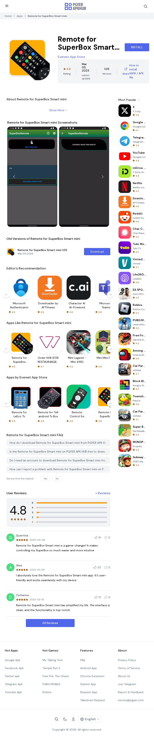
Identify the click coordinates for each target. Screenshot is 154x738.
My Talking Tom (53, 660)
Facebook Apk (14, 668)
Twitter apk (12, 676)
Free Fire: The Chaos (56, 676)
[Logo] (75, 6)
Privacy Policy (127, 660)
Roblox (47, 692)
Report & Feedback (131, 692)
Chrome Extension (92, 676)
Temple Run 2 (51, 668)
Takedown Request (92, 700)
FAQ (82, 660)
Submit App (88, 684)
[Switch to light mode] (65, 719)
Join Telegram (127, 684)
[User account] (73, 719)
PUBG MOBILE (51, 684)
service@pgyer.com (131, 700)
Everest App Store (71, 57)
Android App (88, 668)
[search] (145, 6)
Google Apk (12, 660)
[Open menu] (7, 6)
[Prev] (14, 176)
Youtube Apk (13, 692)
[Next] (102, 176)
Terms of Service (129, 668)
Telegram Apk (14, 684)
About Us (124, 676)
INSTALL (137, 47)
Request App (88, 692)
